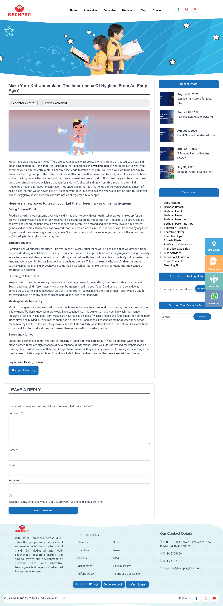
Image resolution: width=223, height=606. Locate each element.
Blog (143, 10)
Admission (90, 10)
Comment (15, 413)
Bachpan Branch (174, 206)
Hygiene (38, 362)
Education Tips (173, 236)
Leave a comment (56, 103)
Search (202, 316)
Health (28, 362)
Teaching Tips (172, 265)
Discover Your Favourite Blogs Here (191, 305)
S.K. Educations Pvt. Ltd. (50, 598)
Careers (82, 558)
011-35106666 (172, 553)
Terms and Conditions (126, 573)
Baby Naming (172, 202)
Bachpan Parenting (23, 370)
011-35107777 (172, 561)
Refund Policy (86, 573)
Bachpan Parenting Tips (178, 223)
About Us (83, 542)
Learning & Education (177, 256)
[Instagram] (186, 9)
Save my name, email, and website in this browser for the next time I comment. (57, 501)
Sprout (117, 542)
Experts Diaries (173, 240)
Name (13, 450)
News (116, 550)
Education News (174, 231)
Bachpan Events (173, 211)
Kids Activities (172, 252)
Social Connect (173, 261)
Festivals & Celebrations (179, 244)
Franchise (109, 10)
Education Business (176, 227)
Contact (157, 10)
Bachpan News (173, 215)
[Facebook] (178, 9)
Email (13, 465)
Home (73, 10)
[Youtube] (195, 9)
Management (85, 566)
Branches (128, 10)
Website (14, 480)
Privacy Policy (122, 566)
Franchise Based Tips (177, 248)
